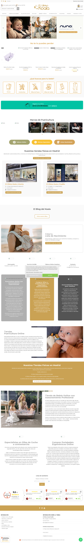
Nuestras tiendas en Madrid (7, 526)
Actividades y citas (6, 525)
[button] (77, 13)
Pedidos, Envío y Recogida (7, 517)
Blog (3, 523)
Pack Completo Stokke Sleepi (42, 67)
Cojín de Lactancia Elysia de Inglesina (75, 68)
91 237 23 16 (46, 520)
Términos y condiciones (7, 518)
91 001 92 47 (45, 532)
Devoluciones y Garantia (7, 521)
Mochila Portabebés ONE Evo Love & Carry (25, 68)
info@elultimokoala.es (48, 522)
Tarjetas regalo (5, 528)
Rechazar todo (33, 275)
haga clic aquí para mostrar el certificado (56, 539)
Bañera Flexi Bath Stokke (9, 67)
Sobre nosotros (5, 520)
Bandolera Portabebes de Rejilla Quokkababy (58, 68)
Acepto (50, 275)
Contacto (8, 1)
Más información (29, 272)
